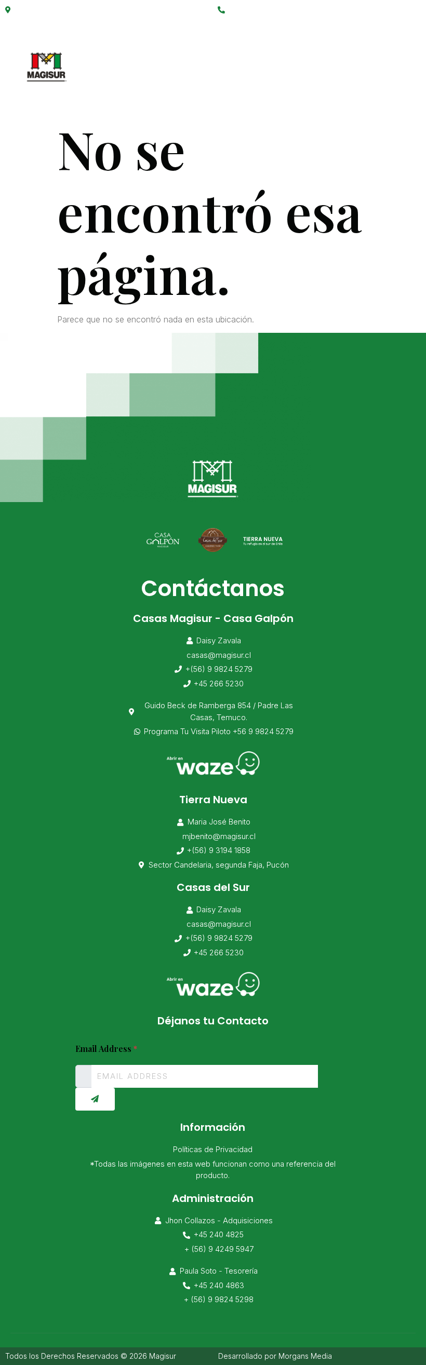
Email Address (106, 1048)
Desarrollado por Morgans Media (275, 1356)
